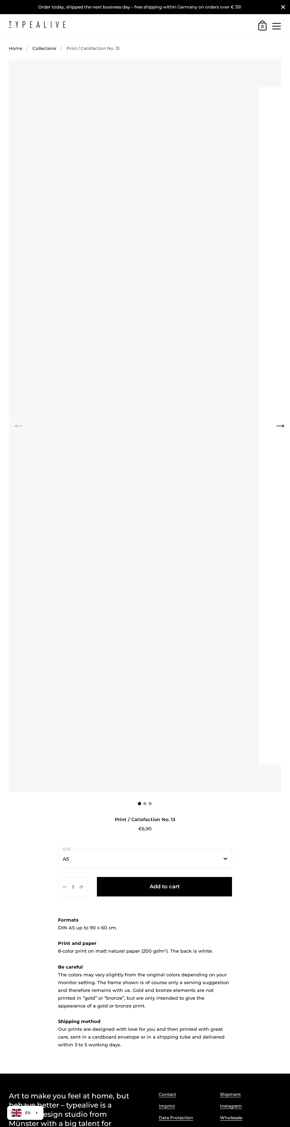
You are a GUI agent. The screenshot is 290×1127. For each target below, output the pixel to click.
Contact (167, 1094)
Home (15, 48)
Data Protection (176, 1117)
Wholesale (231, 1117)
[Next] (280, 425)
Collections (44, 48)
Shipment (230, 1094)
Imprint (167, 1106)
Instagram (231, 1106)
